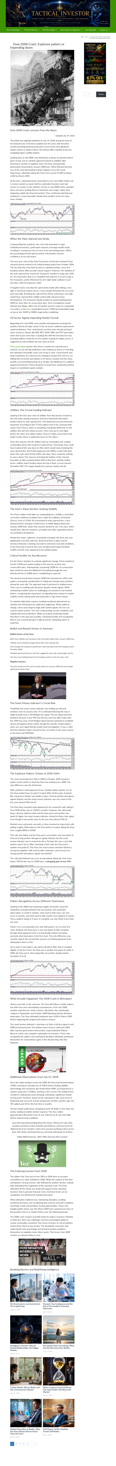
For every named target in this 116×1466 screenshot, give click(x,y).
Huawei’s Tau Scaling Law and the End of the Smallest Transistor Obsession (58, 1306)
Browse (101, 94)
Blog (86, 37)
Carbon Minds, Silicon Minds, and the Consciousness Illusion (25, 1389)
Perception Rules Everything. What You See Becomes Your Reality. (58, 1347)
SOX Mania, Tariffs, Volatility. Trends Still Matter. (55, 1430)
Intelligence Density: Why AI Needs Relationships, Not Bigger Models (24, 1348)
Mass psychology (17, 347)
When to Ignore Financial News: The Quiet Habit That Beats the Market (57, 1390)
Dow (29, 309)
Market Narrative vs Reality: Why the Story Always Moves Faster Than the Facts (25, 1431)
